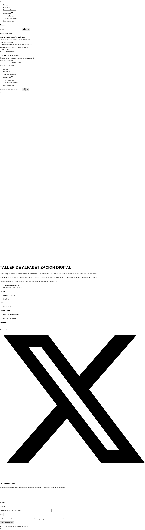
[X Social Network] (74, 463)
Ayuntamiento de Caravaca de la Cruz (17, 526)
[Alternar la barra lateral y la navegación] (0, 92)
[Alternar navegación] (0, 1)
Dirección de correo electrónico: (10, 510)
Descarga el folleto (12, 18)
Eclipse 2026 (7, 13)
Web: (1, 515)
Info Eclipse (10, 16)
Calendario (6, 7)
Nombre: (2, 506)
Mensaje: (3, 502)
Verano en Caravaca (9, 10)
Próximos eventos (8, 21)
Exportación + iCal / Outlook (12, 287)
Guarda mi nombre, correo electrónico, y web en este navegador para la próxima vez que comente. (33, 519)
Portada (5, 5)
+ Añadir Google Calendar (11, 285)
